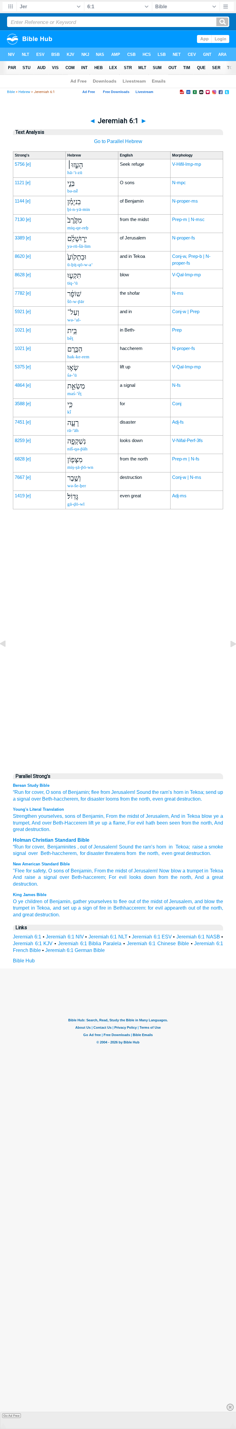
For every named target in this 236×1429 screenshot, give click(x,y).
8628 (20, 274)
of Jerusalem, (178, 901)
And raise (24, 877)
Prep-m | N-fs (185, 458)
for (83, 799)
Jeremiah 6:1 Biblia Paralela (89, 943)
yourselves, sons (56, 816)
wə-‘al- (74, 319)
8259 (20, 440)
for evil (155, 908)
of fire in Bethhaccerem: (119, 908)
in (171, 846)
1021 (20, 329)
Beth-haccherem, (60, 799)
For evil (118, 877)
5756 (20, 164)
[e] (28, 164)
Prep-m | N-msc (188, 219)
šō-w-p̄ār (75, 301)
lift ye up (97, 822)
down (150, 877)
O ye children (27, 901)
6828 (20, 458)
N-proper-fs (183, 237)
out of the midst (145, 901)
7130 (20, 219)
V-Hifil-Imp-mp (186, 164)
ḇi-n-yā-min (78, 209)
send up (214, 792)
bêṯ (70, 338)
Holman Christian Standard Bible (51, 840)
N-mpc (179, 182)
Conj (176, 403)
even (167, 853)
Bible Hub (24, 960)
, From (110, 816)
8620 (20, 256)
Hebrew (24, 92)
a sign (85, 908)
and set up (65, 908)
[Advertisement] (118, 639)
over (36, 799)
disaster (95, 799)
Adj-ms (179, 495)
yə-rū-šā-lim (79, 246)
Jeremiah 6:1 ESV (152, 936)
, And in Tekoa (184, 816)
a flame (116, 822)
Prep (177, 329)
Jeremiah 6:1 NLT (108, 936)
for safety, (36, 870)
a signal (21, 799)
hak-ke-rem (78, 356)
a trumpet (193, 870)
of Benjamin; (76, 792)
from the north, (135, 799)
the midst (128, 816)
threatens (115, 853)
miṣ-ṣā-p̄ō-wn (80, 467)
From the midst (110, 870)
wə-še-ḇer (76, 485)
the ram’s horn (167, 792)
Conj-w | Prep (185, 311)
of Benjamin (89, 816)
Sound (143, 792)
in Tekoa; (194, 792)
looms (112, 799)
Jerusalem (104, 846)
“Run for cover (28, 846)
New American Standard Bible (41, 864)
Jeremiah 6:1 (27, 936)
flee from (100, 792)
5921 (20, 311)
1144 (19, 201)
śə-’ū (72, 375)
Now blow (170, 870)
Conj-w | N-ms (186, 477)
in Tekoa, (41, 908)
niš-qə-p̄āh (77, 448)
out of (86, 846)
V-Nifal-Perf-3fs (187, 440)
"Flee (19, 870)
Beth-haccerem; (89, 877)
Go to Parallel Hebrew (118, 141)
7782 (20, 293)
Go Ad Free (11, 1415)
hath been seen (162, 822)
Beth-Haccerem (69, 822)
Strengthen (25, 816)
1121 (19, 182)
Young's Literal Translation (38, 809)
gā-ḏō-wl (76, 504)
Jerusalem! (123, 792)
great (179, 853)
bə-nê (72, 190)
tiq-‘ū (72, 283)
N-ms (177, 293)
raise (197, 846)
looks (135, 877)
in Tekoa (213, 870)
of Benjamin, (79, 870)
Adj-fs (178, 422)
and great (23, 914)
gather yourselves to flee (100, 901)
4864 (20, 385)
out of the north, (205, 908)
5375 (20, 366)
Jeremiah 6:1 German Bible (75, 950)
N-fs (176, 385)
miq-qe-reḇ (77, 227)
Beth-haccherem (58, 853)
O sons (53, 792)
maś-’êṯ (74, 393)
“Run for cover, (29, 792)
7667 (20, 477)
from (185, 822)
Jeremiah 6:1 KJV (33, 943)
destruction (198, 853)
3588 (20, 403)
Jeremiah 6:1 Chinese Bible (158, 943)
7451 (20, 422)
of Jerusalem (154, 816)
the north (201, 822)
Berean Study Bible (31, 785)
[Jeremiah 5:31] (7, 657)
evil (139, 822)
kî (69, 412)
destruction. (189, 799)
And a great (209, 877)
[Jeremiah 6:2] (228, 657)
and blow (205, 901)
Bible (11, 92)
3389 (20, 237)
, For (130, 822)
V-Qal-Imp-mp (186, 274)
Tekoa (181, 846)
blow (206, 816)
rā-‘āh (73, 430)
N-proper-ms (185, 201)
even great (163, 799)
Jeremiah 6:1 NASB (198, 936)
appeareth (175, 908)
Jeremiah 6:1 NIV (65, 936)
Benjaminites (61, 846)
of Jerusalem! (143, 870)
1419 (20, 495)
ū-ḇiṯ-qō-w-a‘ (80, 264)
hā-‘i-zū (74, 172)
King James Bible (29, 894)
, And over (40, 822)
